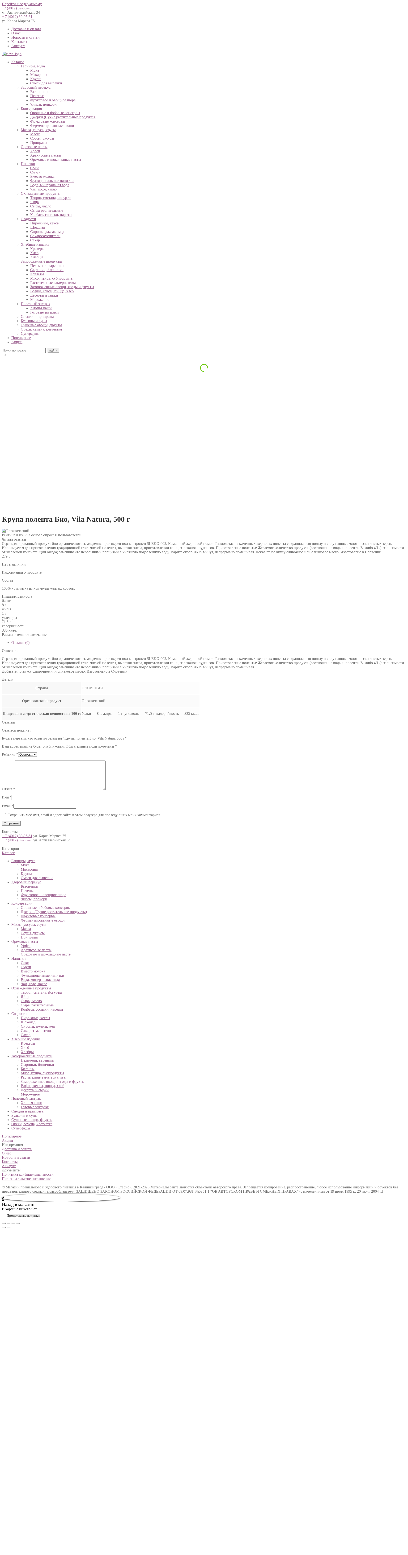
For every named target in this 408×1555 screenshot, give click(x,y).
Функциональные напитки (52, 181)
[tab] (208, 643)
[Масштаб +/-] (18, 1223)
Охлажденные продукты (40, 193)
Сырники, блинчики (47, 270)
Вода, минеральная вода (49, 185)
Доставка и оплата (26, 29)
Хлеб (34, 253)
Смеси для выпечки (46, 83)
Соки (34, 168)
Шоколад (37, 227)
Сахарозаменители (45, 236)
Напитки (28, 164)
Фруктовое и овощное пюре (53, 100)
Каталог (17, 62)
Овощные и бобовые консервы (55, 113)
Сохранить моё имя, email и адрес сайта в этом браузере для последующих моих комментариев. (84, 815)
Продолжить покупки (23, 1215)
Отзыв (8, 789)
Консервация (31, 109)
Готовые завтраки (44, 312)
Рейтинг (10, 754)
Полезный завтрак (35, 304)
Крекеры (37, 249)
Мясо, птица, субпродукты (51, 278)
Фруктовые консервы (47, 121)
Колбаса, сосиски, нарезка (51, 215)
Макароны (38, 75)
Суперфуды (30, 333)
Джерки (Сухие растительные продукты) (63, 117)
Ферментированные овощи (52, 126)
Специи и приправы (37, 316)
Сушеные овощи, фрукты (41, 325)
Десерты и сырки (44, 295)
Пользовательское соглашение (26, 1179)
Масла (35, 134)
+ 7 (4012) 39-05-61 (17, 17)
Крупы (35, 79)
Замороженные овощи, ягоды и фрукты (62, 287)
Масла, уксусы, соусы (38, 130)
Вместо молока (42, 176)
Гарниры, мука (33, 66)
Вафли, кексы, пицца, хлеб (52, 291)
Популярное (21, 338)
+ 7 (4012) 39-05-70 (17, 840)
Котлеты (37, 274)
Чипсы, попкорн (43, 104)
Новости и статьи (25, 37)
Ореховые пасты (34, 147)
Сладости (28, 219)
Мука (34, 70)
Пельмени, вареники (47, 266)
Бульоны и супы (34, 321)
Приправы (38, 143)
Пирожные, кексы (45, 223)
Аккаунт (18, 46)
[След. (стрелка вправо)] (8, 1227)
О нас (16, 33)
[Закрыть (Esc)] (4, 1223)
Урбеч (35, 151)
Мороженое (39, 300)
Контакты (19, 42)
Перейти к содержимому (22, 4)
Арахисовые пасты (45, 155)
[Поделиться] (8, 1223)
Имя (7, 797)
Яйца (34, 202)
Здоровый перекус (36, 87)
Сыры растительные (46, 210)
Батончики (39, 92)
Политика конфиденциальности (28, 1174)
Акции (16, 342)
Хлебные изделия (35, 244)
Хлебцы (36, 257)
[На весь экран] (13, 1223)
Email (7, 806)
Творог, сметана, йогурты (50, 198)
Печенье (37, 96)
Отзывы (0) (20, 643)
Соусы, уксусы (42, 138)
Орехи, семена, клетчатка (41, 329)
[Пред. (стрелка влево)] (4, 1227)
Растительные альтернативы (53, 283)
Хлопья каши (41, 308)
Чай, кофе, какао (43, 189)
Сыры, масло (40, 206)
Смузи (35, 172)
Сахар (35, 240)
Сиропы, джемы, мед (47, 232)
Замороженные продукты (41, 261)
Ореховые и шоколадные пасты (55, 159)
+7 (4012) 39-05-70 (16, 8)
